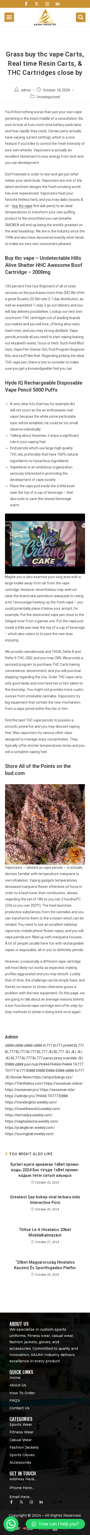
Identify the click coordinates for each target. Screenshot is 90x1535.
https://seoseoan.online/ (63, 1083)
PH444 (44, 1064)
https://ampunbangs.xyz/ (52, 1077)
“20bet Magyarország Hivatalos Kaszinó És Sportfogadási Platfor (45, 1265)
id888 (9, 1045)
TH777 (78, 1064)
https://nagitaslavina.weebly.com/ (31, 1121)
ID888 (9, 1064)
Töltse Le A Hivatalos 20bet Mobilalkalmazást (45, 1232)
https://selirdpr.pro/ (20, 1096)
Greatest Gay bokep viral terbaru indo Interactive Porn (45, 1200)
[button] (9, 17)
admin (26, 90)
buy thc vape (22, 206)
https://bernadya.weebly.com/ (28, 1115)
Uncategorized (48, 97)
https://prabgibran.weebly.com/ (30, 1128)
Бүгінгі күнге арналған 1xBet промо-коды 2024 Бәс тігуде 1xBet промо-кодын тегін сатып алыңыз (45, 1170)
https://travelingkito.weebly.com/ (31, 1102)
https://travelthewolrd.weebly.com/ (32, 1109)
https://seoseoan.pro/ (22, 1090)
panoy (48, 1058)
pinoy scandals (65, 1058)
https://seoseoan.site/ (57, 1090)
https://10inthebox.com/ (24, 1083)
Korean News (21, 1077)
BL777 (79, 1045)
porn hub (31, 1064)
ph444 (68, 1045)
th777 (47, 1045)
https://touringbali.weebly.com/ (29, 1134)
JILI (50, 1052)
